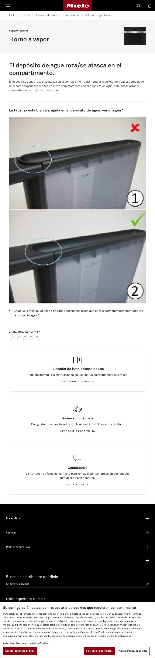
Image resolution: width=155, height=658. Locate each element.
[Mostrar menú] (8, 5)
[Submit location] (147, 584)
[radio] (13, 337)
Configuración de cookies (133, 651)
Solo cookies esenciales (99, 651)
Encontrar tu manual (78, 382)
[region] (77, 630)
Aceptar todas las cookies (20, 651)
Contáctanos (78, 485)
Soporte (25, 15)
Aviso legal (9, 643)
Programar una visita (78, 431)
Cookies (44, 643)
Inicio (12, 15)
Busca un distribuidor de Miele (32, 577)
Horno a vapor (71, 15)
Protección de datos (27, 643)
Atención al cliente (46, 15)
